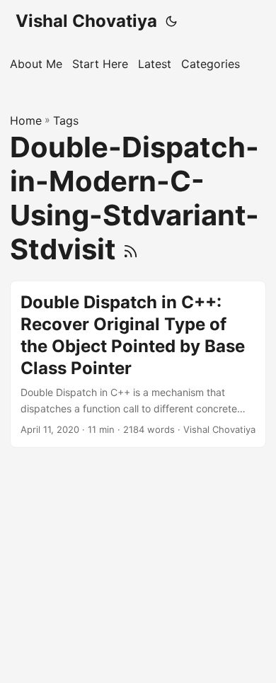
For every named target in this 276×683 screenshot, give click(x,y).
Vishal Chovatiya (86, 21)
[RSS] (130, 249)
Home (26, 120)
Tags (66, 120)
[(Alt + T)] (171, 21)
